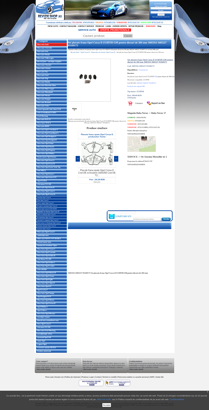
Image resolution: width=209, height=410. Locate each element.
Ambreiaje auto (43, 235)
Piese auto (49, 377)
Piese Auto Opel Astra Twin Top (48, 167)
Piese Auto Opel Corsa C (46, 191)
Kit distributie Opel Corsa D (45, 217)
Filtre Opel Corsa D (42, 200)
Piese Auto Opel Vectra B (46, 303)
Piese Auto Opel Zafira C (46, 263)
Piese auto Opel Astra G (45, 160)
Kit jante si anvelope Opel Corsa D (47, 206)
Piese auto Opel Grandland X (48, 133)
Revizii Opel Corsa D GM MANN (47, 209)
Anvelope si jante (43, 317)
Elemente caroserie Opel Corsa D (46, 226)
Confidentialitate (177, 399)
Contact (98, 377)
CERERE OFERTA (119, 26)
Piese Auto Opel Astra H (46, 164)
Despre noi (59, 377)
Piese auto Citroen (43, 68)
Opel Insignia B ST (44, 297)
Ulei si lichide (42, 269)
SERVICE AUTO (87, 30)
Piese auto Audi (42, 45)
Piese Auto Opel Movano (46, 314)
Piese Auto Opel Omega (45, 293)
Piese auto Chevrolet (44, 48)
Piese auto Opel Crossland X (47, 130)
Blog (159, 26)
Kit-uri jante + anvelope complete (49, 62)
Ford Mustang (42, 116)
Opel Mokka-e (42, 307)
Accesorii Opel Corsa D (43, 228)
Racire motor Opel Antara (46, 157)
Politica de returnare (73, 377)
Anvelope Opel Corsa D (44, 197)
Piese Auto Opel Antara (45, 147)
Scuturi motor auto (44, 242)
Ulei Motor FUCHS (44, 259)
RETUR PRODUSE (136, 26)
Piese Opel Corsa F (44, 324)
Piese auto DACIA (44, 119)
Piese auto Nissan (43, 96)
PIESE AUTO (53, 26)
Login (91, 377)
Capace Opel (41, 344)
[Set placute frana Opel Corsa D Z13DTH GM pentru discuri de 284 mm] (89, 101)
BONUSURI (150, 26)
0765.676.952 (88, 22)
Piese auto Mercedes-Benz (46, 85)
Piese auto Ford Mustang (46, 331)
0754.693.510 (109, 22)
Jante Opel (41, 341)
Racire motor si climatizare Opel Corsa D (49, 223)
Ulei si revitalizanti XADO (46, 113)
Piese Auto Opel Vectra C (46, 249)
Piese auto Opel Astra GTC (47, 177)
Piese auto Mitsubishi (45, 92)
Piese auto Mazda (43, 82)
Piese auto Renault (44, 102)
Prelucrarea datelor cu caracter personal (133, 377)
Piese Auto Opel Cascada (46, 252)
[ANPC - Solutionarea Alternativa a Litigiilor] (118, 386)
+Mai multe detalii (43, 369)
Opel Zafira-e (42, 310)
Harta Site (160, 377)
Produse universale (44, 351)
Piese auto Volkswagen (45, 58)
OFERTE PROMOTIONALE (115, 30)
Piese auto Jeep (42, 79)
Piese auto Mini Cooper (45, 89)
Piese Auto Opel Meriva (45, 300)
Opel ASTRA (42, 181)
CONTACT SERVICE (86, 26)
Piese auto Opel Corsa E (46, 232)
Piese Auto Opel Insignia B (47, 140)
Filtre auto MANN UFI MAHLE (49, 239)
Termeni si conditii (109, 377)
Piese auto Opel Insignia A (46, 137)
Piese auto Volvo (43, 106)
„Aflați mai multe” (103, 399)
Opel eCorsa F (42, 290)
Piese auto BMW (43, 126)
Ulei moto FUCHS (43, 327)
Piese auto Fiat (42, 72)
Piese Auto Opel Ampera (46, 150)
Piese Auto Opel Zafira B (46, 256)
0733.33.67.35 (133, 22)
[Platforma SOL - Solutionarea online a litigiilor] (91, 386)
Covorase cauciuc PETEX (46, 348)
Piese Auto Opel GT (44, 286)
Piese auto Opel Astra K (45, 188)
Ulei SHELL (41, 171)
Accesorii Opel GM (44, 337)
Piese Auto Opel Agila (45, 280)
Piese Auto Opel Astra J (45, 174)
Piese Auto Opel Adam (45, 143)
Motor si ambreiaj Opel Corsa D (46, 214)
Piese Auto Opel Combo (45, 266)
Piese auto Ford (42, 75)
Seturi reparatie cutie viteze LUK (49, 109)
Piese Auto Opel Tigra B (46, 283)
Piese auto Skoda (43, 55)
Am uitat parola (157, 17)
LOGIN (108, 26)
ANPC (152, 377)
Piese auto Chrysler (44, 65)
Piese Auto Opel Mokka (45, 154)
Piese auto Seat (42, 51)
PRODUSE (100, 26)
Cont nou (167, 17)
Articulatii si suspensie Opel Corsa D (47, 220)
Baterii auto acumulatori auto (48, 320)
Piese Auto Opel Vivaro (45, 276)
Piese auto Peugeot (44, 99)
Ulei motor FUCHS (44, 184)
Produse (85, 377)
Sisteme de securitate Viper (47, 246)
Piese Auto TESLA (44, 123)
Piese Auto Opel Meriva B (46, 273)
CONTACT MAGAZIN (68, 26)
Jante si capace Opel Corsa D (45, 203)
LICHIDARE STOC (44, 334)
